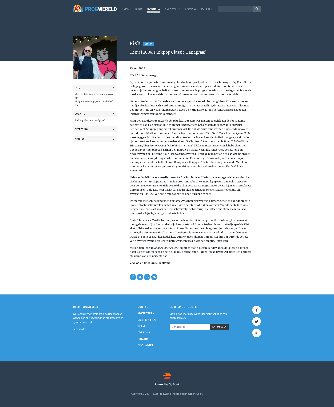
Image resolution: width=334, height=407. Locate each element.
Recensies (153, 9)
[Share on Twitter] (140, 277)
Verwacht (171, 9)
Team (141, 326)
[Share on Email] (154, 277)
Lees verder (79, 329)
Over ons (143, 332)
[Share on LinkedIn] (147, 277)
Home (125, 9)
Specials (190, 9)
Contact (143, 307)
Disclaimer (145, 345)
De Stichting (146, 319)
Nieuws (138, 9)
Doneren (206, 9)
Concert (148, 44)
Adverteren (145, 313)
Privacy (142, 339)
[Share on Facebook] (133, 277)
